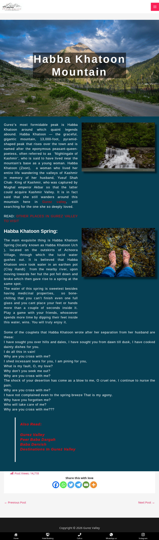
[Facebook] (55, 484)
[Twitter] (70, 484)
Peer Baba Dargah (38, 439)
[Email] (86, 484)
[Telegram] (78, 484)
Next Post (146, 502)
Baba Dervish (33, 444)
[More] (93, 484)
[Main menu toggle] (155, 7)
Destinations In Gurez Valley (48, 449)
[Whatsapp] (63, 484)
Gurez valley (54, 202)
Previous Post (15, 502)
